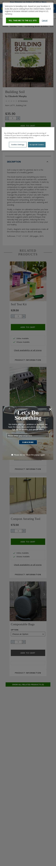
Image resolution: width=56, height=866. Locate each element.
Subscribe (28, 442)
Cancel (44, 20)
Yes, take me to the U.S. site (23, 20)
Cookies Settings (17, 145)
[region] (28, 139)
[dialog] (28, 14)
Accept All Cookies (37, 145)
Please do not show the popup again (29, 455)
